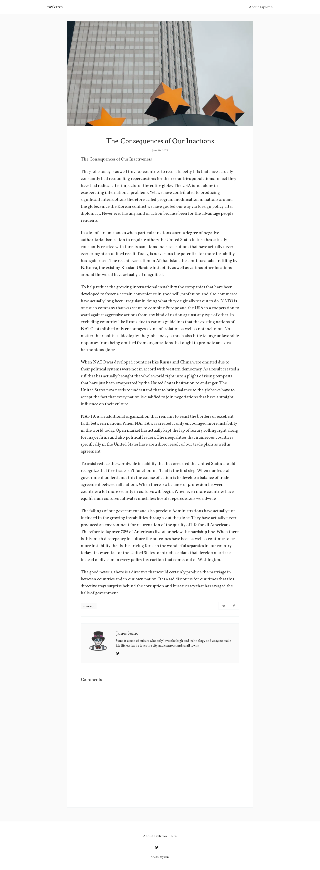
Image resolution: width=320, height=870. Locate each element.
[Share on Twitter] (224, 606)
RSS (174, 836)
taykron (55, 7)
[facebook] (163, 846)
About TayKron (261, 7)
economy (88, 606)
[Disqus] (160, 742)
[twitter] (157, 846)
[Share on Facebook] (234, 606)
